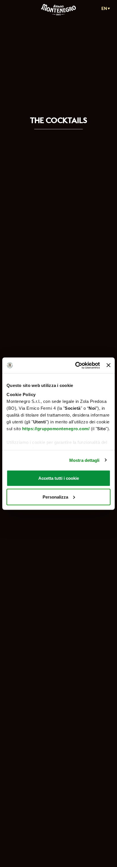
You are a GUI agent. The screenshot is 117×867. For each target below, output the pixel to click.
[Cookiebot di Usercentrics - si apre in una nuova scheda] (76, 365)
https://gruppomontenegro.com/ (56, 428)
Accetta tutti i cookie (58, 478)
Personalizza (55, 496)
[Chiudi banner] (108, 365)
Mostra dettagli (84, 460)
